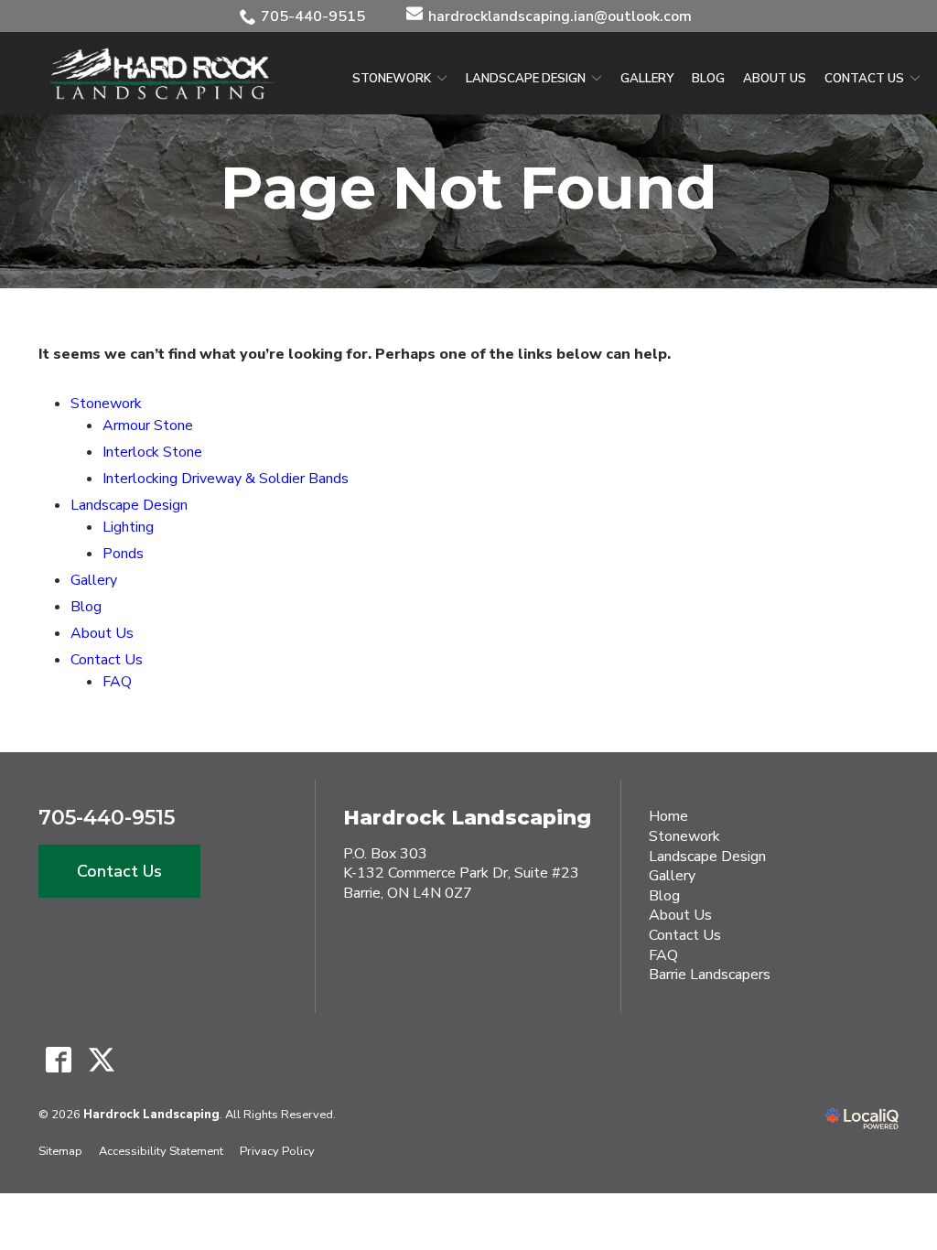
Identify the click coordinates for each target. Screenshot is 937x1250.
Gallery (646, 78)
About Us (774, 78)
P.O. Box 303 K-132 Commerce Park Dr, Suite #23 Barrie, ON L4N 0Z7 (461, 873)
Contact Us (864, 78)
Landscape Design (526, 78)
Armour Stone (147, 425)
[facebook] (58, 1060)
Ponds (123, 554)
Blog (708, 78)
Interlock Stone (152, 452)
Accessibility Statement (161, 1151)
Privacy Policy (277, 1151)
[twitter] (101, 1060)
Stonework (391, 78)
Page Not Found (469, 188)
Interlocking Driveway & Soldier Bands (225, 479)
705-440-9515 (313, 16)
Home (668, 816)
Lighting (128, 527)
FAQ (117, 682)
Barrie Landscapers (709, 974)
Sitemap (60, 1151)
